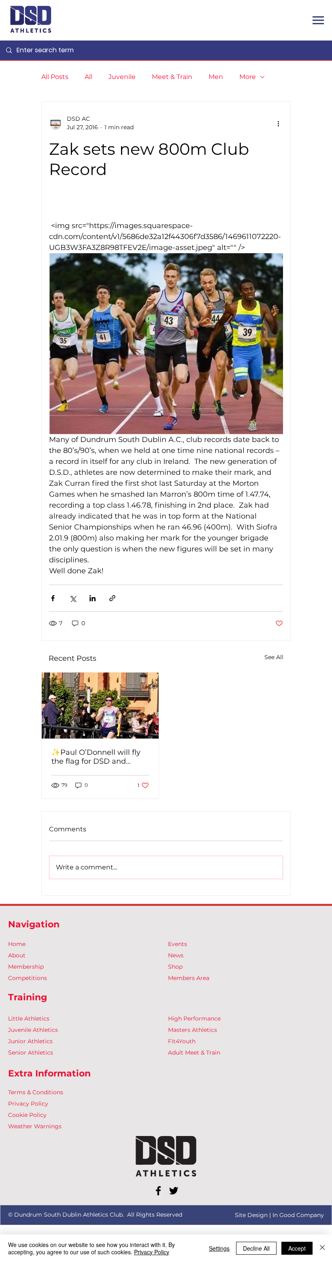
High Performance (194, 1018)
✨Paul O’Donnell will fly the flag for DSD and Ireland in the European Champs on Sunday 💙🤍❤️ (97, 757)
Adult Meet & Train (194, 1052)
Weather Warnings (35, 1126)
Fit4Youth (182, 1041)
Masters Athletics (192, 1030)
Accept (297, 1248)
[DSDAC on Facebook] (158, 1191)
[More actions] (278, 123)
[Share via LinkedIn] (92, 598)
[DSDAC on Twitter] (174, 1191)
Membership (26, 966)
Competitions (27, 978)
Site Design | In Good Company (279, 1215)
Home (17, 944)
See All (273, 657)
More (247, 77)
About (17, 955)
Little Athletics (28, 1018)
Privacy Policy (28, 1103)
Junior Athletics (30, 1041)
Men (216, 77)
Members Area (188, 978)
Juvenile (122, 77)
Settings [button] (219, 1248)
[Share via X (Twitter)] (73, 598)
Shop (175, 966)
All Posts (54, 77)
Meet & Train (172, 77)
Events (177, 944)
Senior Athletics (30, 1052)
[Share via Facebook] (53, 598)
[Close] (322, 1248)
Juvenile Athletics (33, 1030)
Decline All (256, 1248)
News (175, 955)
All (88, 77)
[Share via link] (112, 598)
